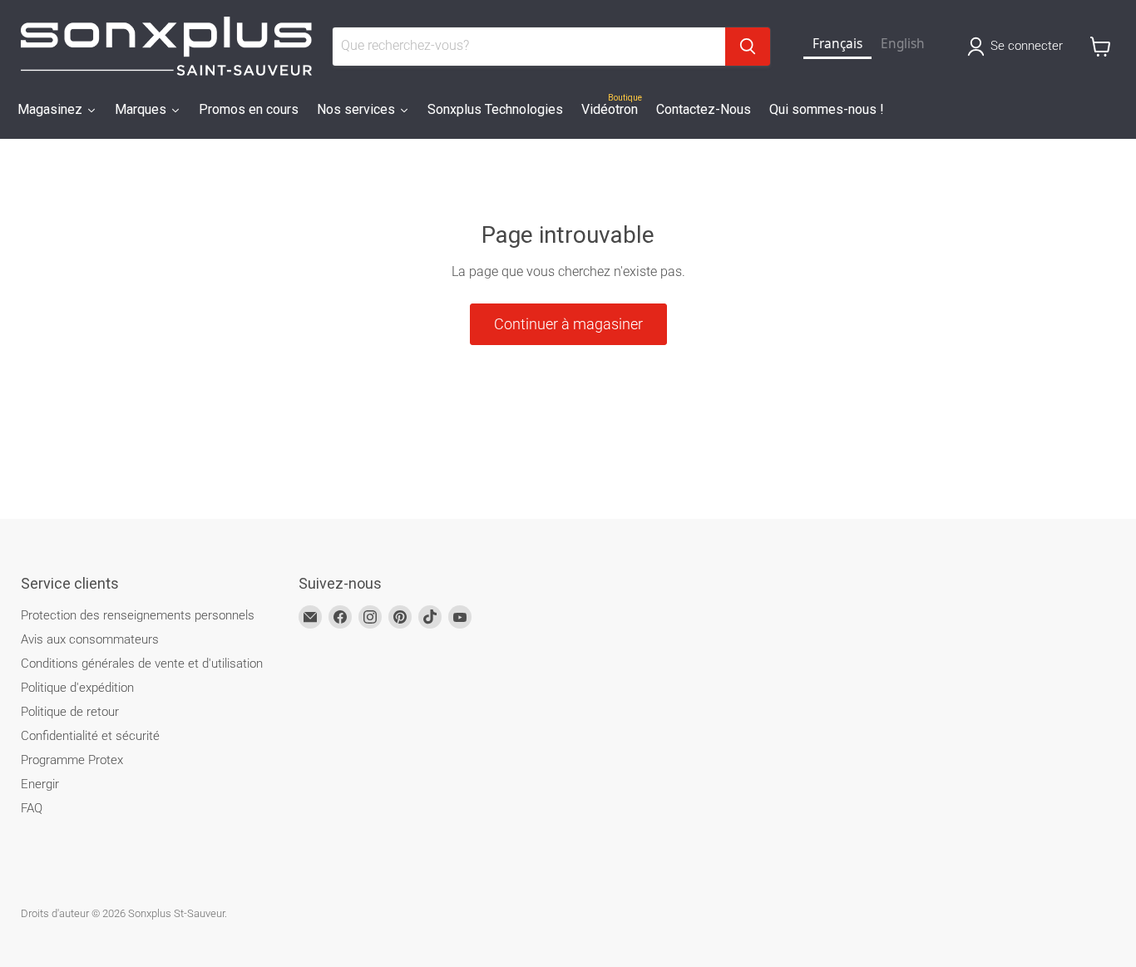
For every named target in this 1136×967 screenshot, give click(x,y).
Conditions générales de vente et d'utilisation (142, 663)
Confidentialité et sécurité (90, 735)
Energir (40, 784)
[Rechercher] (747, 46)
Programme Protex (72, 759)
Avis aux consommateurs (90, 639)
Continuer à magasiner (568, 324)
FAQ (31, 808)
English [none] (903, 43)
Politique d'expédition (77, 687)
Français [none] (837, 43)
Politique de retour (70, 711)
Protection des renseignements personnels (137, 615)
